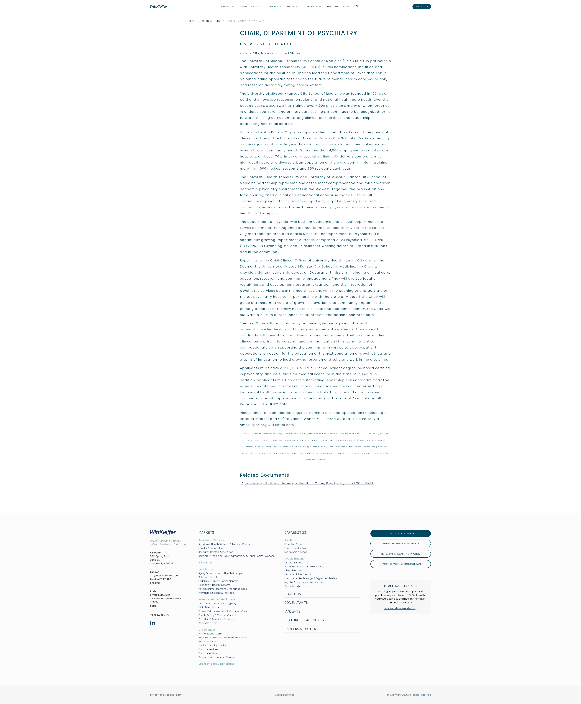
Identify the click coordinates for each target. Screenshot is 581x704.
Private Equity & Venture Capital (217, 615)
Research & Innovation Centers (217, 657)
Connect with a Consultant (401, 564)
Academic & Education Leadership (304, 566)
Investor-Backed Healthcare (217, 599)
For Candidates (336, 6)
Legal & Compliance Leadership (303, 582)
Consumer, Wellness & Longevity (217, 603)
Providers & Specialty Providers (217, 593)
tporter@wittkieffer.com (273, 425)
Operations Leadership (297, 586)
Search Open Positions (400, 543)
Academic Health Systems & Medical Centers (225, 544)
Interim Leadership (295, 548)
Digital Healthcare (209, 607)
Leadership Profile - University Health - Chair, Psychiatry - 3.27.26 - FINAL (309, 483)
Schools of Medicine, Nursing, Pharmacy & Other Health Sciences (236, 556)
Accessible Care (208, 623)
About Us (312, 6)
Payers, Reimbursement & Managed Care (223, 589)
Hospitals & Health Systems (214, 585)
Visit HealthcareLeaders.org (400, 608)
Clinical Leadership (295, 570)
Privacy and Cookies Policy (166, 695)
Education (205, 562)
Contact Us (421, 6)
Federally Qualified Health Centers (218, 581)
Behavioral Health (209, 577)
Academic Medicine (212, 540)
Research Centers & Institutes (216, 552)
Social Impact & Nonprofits (216, 663)
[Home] (158, 6)
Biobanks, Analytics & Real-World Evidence (223, 637)
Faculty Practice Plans (211, 548)
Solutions (290, 540)
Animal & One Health (211, 633)
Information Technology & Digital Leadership (310, 578)
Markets (226, 6)
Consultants (273, 6)
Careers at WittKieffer (306, 629)
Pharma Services (208, 649)
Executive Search (294, 544)
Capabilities (248, 6)
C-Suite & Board (293, 562)
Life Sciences (207, 629)
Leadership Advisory (296, 552)
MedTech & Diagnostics (212, 645)
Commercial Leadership (298, 574)
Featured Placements (304, 620)
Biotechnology (207, 641)
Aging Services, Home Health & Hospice (221, 573)
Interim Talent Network (400, 553)
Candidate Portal (400, 533)
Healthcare (206, 569)
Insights (291, 6)
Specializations (294, 558)
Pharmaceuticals (208, 653)
